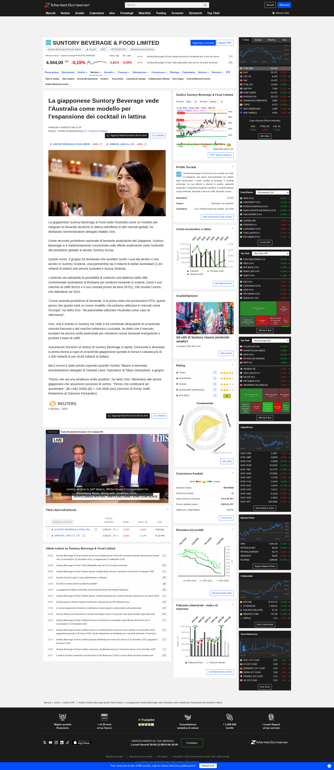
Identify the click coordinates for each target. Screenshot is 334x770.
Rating (180, 365)
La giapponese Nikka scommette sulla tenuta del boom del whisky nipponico (92, 590)
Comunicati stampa (136, 79)
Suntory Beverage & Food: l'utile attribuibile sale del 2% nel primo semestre (182, 62)
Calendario (97, 13)
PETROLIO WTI (248, 548)
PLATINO (245, 560)
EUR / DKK (246, 477)
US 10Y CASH (250, 664)
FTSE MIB (248, 68)
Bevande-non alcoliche (223, 203)
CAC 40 (247, 76)
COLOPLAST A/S (251, 346)
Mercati (50, 13)
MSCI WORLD (250, 113)
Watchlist (145, 13)
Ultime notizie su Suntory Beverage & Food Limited (81, 548)
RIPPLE (247, 618)
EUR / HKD (246, 494)
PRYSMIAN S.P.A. (251, 237)
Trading (161, 13)
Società (108, 72)
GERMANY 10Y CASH (254, 668)
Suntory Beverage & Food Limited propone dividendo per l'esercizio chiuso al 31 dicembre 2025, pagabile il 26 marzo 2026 (107, 641)
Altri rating (227, 461)
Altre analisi (226, 353)
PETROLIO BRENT (250, 552)
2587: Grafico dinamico (221, 155)
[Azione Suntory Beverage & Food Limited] (100, 144)
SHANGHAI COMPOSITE (255, 100)
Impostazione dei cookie (140, 756)
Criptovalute (247, 576)
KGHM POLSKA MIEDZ (254, 350)
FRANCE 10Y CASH (253, 676)
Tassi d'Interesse (249, 634)
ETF (228, 72)
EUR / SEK (246, 469)
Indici (246, 40)
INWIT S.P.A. (249, 275)
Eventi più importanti (87, 79)
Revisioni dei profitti (190, 530)
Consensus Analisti (189, 473)
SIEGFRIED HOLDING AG (255, 385)
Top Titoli (213, 13)
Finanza (123, 72)
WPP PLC (248, 362)
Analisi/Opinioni (187, 295)
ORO (243, 544)
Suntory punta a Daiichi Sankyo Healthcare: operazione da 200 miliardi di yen (93, 602)
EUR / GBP (246, 457)
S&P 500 (247, 88)
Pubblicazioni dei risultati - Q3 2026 (217, 209)
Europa (258, 40)
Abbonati (284, 4)
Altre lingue (178, 79)
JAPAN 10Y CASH (252, 672)
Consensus (158, 72)
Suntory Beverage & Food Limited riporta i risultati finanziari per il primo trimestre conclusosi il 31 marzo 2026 (107, 596)
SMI (245, 80)
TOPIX (246, 104)
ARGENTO (246, 556)
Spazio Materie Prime (265, 566)
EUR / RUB (246, 465)
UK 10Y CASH (250, 680)
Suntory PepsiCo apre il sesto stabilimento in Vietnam (81, 577)
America (271, 40)
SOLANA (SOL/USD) (253, 610)
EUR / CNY (246, 489)
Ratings (174, 72)
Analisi (79, 13)
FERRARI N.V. (250, 225)
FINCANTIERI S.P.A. (252, 214)
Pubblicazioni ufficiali (159, 79)
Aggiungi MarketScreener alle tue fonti (128, 135)
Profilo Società (186, 167)
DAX (245, 72)
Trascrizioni (117, 79)
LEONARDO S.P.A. (252, 229)
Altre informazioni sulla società (217, 217)
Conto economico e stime (193, 229)
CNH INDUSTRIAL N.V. (254, 259)
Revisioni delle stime (222, 593)
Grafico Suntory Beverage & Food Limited (204, 94)
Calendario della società (220, 672)
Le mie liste (265, 242)
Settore (202, 72)
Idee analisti (68, 79)
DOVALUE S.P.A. (251, 298)
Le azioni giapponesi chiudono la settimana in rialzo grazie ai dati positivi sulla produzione (99, 608)
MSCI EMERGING (251, 109)
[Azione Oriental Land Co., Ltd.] (145, 144)
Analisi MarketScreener (57, 84)
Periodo (180, 101)
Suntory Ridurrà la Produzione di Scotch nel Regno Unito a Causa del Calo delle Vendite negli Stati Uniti (105, 614)
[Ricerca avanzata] (205, 5)
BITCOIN (247, 602)
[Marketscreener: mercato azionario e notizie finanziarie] (66, 5)
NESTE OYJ (249, 377)
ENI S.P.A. (248, 282)
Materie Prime (248, 518)
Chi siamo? (162, 756)
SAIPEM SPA (249, 221)
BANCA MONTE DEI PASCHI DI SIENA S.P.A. (260, 210)
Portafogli (126, 13)
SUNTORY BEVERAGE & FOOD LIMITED (73, 529)
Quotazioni (68, 72)
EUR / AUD (246, 485)
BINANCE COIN (251, 614)
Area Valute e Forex (265, 508)
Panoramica (52, 72)
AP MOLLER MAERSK (254, 358)
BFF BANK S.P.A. (251, 267)
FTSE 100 (248, 84)
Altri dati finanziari (223, 283)
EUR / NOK (246, 473)
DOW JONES (249, 92)
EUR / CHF (246, 461)
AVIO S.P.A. (248, 290)
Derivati (216, 72)
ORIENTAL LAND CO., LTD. (67, 535)
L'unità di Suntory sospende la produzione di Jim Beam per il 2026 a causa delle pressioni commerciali (104, 655)
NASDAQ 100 (249, 96)
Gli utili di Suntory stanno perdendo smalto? (76, 584)
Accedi (270, 4)
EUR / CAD (246, 481)
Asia (284, 40)
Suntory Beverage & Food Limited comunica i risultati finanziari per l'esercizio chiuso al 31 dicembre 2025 (106, 649)
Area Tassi (265, 687)
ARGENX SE (249, 369)
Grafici (81, 72)
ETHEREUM (249, 606)
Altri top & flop (264, 330)
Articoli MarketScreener (198, 79)
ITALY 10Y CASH (251, 660)
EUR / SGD (246, 498)
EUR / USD (246, 453)
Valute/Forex (247, 427)
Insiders (105, 79)
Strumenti (195, 13)
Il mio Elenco (247, 192)
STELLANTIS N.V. (251, 233)
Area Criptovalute (265, 624)
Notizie (65, 13)
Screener (178, 13)
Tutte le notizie (52, 79)
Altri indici (264, 136)
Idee (112, 13)
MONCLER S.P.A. (251, 271)
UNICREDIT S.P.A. (252, 202)
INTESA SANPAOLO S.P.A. (255, 206)
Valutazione (140, 72)
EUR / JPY (245, 502)
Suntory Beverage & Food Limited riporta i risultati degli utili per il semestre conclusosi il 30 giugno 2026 (105, 571)
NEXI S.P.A (248, 198)
